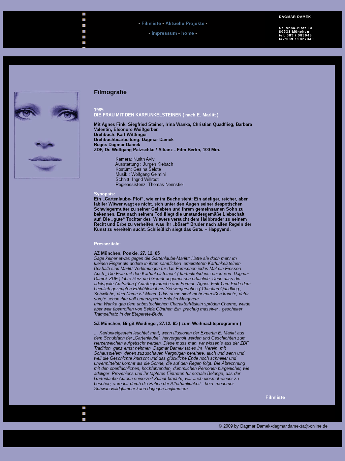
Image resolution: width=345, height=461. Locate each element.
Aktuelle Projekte (185, 23)
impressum (164, 33)
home (187, 33)
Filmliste (150, 23)
